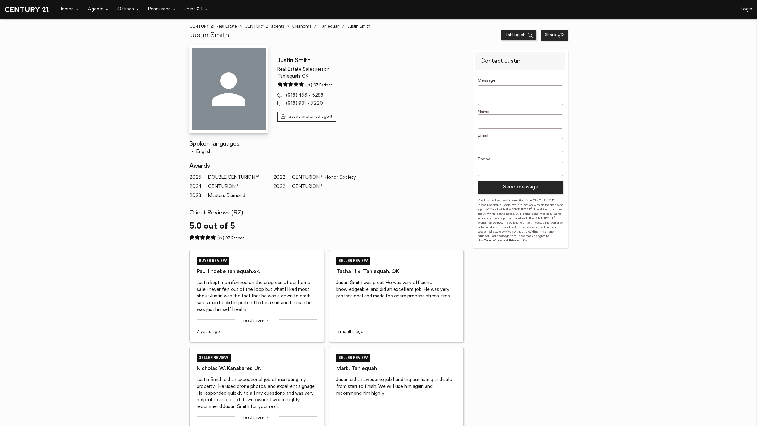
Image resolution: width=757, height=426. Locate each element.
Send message (520, 187)
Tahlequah (329, 26)
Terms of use (493, 240)
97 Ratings (322, 85)
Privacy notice (518, 240)
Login (746, 9)
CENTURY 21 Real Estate (213, 26)
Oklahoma (302, 26)
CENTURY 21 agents (264, 26)
